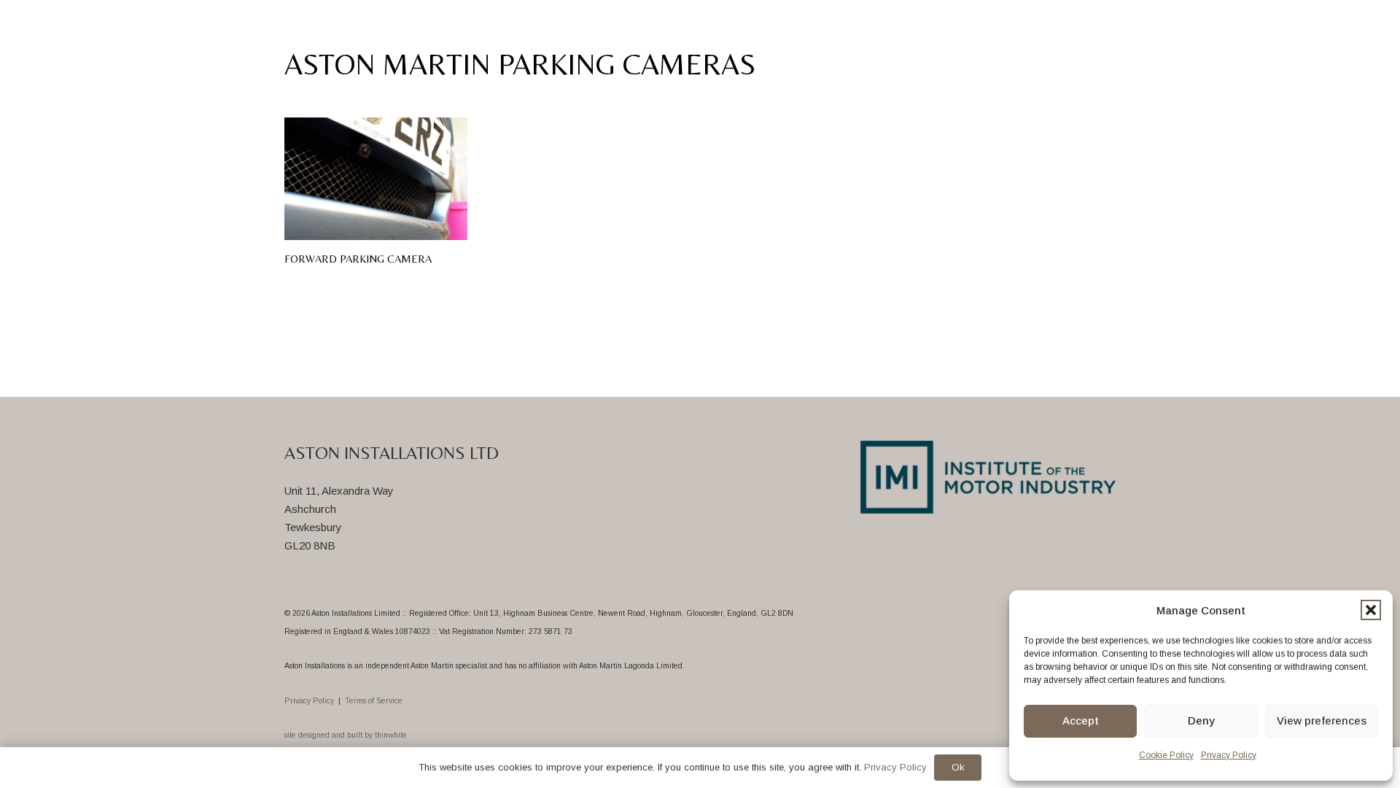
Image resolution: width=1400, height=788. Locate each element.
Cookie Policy (1166, 755)
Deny (1201, 720)
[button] (1371, 610)
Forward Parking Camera (358, 258)
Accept (1080, 720)
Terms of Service (373, 700)
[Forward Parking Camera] (375, 178)
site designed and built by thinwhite (345, 734)
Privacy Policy (1228, 755)
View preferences (1321, 720)
